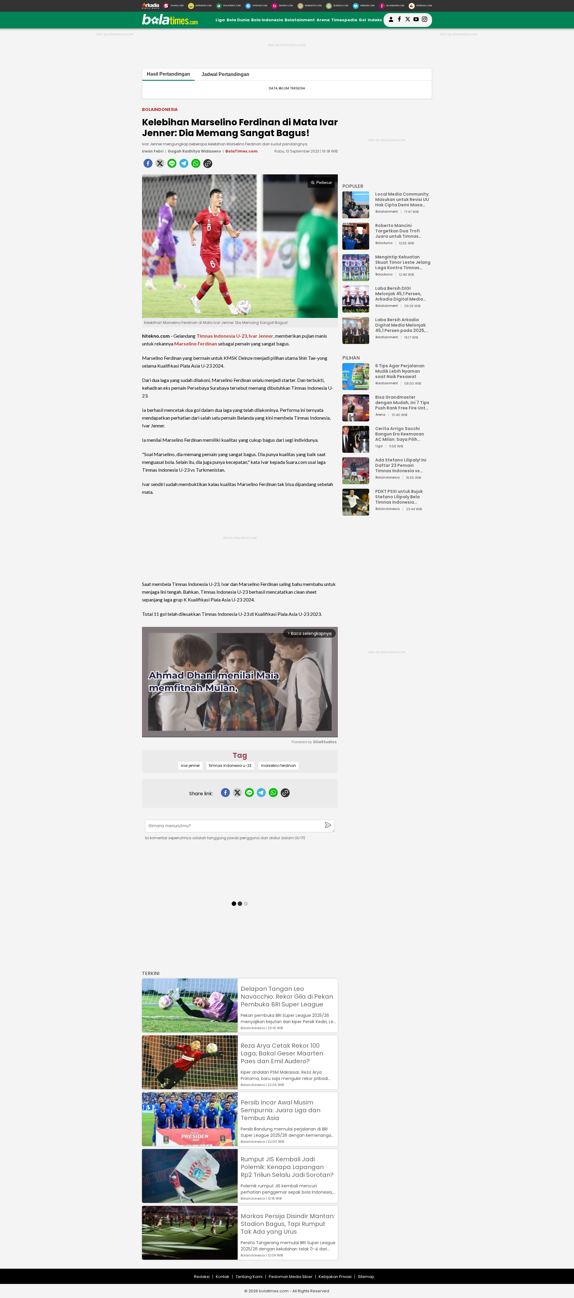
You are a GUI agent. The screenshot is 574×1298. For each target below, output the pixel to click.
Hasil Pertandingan (168, 74)
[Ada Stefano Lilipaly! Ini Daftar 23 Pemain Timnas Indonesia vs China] (355, 481)
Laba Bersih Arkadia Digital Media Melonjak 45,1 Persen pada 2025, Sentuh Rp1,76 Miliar (400, 325)
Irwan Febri (152, 151)
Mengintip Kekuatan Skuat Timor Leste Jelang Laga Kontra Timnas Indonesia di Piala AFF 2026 (402, 262)
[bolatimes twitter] (408, 20)
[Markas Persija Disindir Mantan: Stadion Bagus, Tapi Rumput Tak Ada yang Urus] (190, 1257)
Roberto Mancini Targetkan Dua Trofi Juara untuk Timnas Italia (397, 231)
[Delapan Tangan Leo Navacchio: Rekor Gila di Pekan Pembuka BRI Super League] (190, 1029)
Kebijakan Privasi (335, 1276)
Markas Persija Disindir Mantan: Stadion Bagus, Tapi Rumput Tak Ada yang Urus (288, 1223)
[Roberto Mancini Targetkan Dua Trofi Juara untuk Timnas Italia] (355, 247)
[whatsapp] (196, 165)
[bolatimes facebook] (399, 20)
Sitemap (366, 1276)
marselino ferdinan (278, 765)
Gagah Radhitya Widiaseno (194, 151)
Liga (220, 20)
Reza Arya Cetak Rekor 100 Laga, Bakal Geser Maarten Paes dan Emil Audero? (282, 1053)
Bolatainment (300, 20)
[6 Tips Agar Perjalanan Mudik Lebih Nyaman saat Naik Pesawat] (355, 387)
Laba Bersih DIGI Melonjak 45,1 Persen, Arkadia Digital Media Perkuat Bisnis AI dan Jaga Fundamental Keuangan (399, 294)
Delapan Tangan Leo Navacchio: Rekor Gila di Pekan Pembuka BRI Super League (287, 996)
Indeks (375, 20)
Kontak (222, 1276)
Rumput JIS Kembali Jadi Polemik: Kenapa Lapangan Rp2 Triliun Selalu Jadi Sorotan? (287, 1167)
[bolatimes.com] (170, 23)
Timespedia (344, 20)
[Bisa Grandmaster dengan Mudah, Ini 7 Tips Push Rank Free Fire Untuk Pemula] (355, 418)
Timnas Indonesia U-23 (221, 336)
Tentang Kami (249, 1276)
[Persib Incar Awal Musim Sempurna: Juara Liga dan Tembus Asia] (190, 1143)
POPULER (352, 186)
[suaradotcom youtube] (416, 20)
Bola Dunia (238, 20)
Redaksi (202, 1276)
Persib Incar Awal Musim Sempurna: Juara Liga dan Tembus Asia (280, 1110)
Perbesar (324, 182)
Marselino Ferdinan (195, 343)
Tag (240, 755)
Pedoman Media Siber (290, 1276)
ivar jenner (190, 765)
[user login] (391, 22)
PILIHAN (351, 357)
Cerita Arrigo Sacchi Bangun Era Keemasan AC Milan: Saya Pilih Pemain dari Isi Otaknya (401, 434)
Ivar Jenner (261, 336)
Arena (323, 20)
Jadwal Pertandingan (225, 74)
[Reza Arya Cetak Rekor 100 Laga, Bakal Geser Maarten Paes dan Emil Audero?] (190, 1086)
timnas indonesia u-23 (230, 765)
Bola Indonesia (267, 20)
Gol (362, 20)
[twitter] (160, 165)
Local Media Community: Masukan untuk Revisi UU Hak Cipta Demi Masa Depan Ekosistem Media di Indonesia (402, 199)
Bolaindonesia (160, 109)
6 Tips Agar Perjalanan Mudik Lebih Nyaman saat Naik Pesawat (400, 371)
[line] (172, 165)
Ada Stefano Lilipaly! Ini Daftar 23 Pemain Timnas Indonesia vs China (400, 465)
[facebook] (148, 165)
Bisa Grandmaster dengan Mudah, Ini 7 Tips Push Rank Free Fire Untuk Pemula (402, 402)
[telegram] (184, 165)
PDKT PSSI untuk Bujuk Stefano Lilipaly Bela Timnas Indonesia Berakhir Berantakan (399, 497)
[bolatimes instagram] (424, 20)
